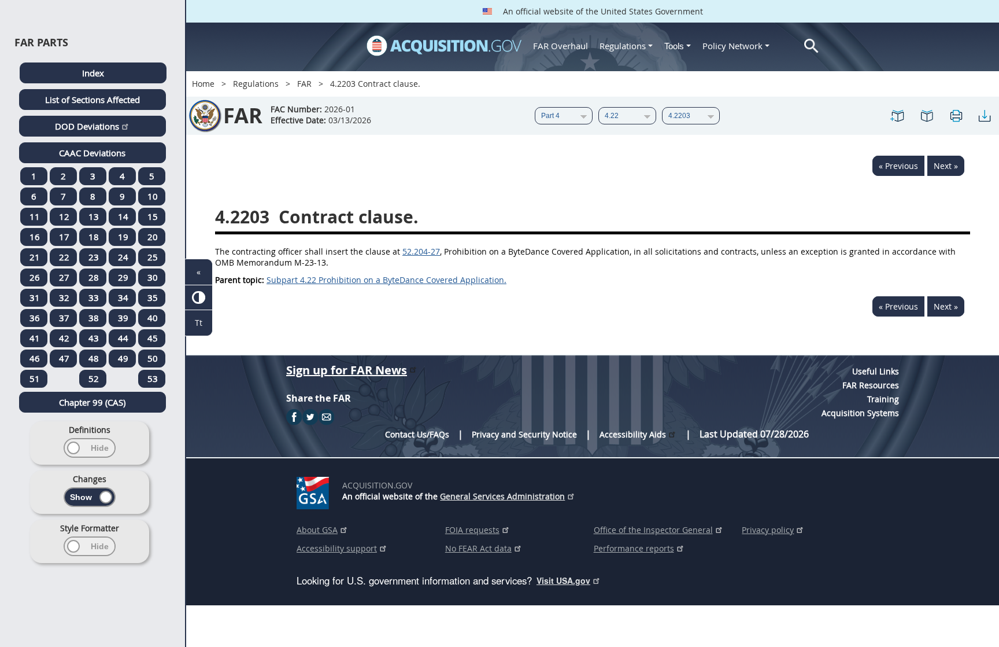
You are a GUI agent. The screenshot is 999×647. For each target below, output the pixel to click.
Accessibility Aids (633, 434)
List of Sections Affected (92, 99)
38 (93, 318)
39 (123, 318)
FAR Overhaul (560, 46)
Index (93, 73)
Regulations (623, 46)
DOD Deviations (87, 126)
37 (64, 318)
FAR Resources (870, 385)
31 (34, 297)
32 (64, 297)
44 (123, 338)
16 (34, 236)
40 (152, 318)
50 (152, 358)
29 (123, 277)
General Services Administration (502, 496)
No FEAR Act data (478, 548)
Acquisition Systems (860, 412)
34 (123, 297)
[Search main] (811, 46)
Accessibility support (337, 548)
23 (93, 257)
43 (93, 338)
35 (152, 297)
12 (64, 216)
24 (123, 257)
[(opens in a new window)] (315, 491)
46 (34, 358)
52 (93, 378)
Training (883, 399)
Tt (198, 322)
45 (152, 338)
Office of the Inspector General (653, 529)
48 (93, 358)
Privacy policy (768, 529)
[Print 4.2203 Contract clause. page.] (955, 116)
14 (123, 216)
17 (64, 236)
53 (152, 378)
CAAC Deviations (92, 153)
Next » (946, 165)
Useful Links (875, 371)
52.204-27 (421, 251)
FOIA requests (472, 529)
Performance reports (634, 548)
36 (34, 318)
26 (34, 277)
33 (93, 297)
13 (93, 216)
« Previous (898, 165)
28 (93, 277)
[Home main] (444, 46)
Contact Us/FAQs (417, 434)
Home (203, 83)
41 (34, 338)
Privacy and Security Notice (524, 434)
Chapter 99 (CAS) (92, 402)
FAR (304, 83)
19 (123, 236)
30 (152, 277)
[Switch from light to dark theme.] (198, 297)
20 (152, 236)
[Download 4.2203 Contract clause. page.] (984, 116)
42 (64, 338)
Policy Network (732, 46)
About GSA (317, 529)
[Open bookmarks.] (926, 116)
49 (123, 358)
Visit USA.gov (563, 580)
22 (64, 257)
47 (64, 358)
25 (152, 257)
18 (93, 236)
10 (152, 196)
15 (152, 216)
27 (64, 277)
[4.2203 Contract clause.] (897, 116)
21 (34, 257)
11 (34, 216)
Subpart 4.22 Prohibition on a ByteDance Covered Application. (386, 279)
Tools (675, 46)
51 (34, 378)
